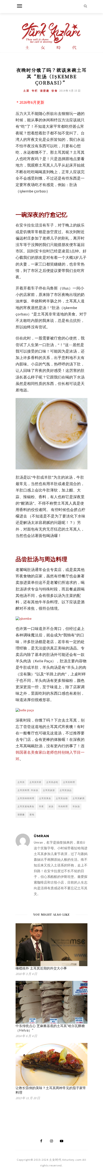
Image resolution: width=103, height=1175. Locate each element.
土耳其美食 (45, 798)
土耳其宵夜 (35, 782)
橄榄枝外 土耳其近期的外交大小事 (41, 968)
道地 (31, 814)
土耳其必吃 (52, 782)
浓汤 (51, 806)
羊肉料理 (63, 806)
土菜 (26, 90)
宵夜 (41, 806)
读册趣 (44, 90)
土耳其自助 (62, 798)
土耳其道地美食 (25, 806)
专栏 (35, 90)
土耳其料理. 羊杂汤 (27, 790)
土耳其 (21, 782)
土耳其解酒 (79, 798)
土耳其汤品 (66, 790)
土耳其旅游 (49, 790)
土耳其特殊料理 (25, 798)
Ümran (41, 836)
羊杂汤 (76, 806)
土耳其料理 (69, 782)
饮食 (55, 90)
